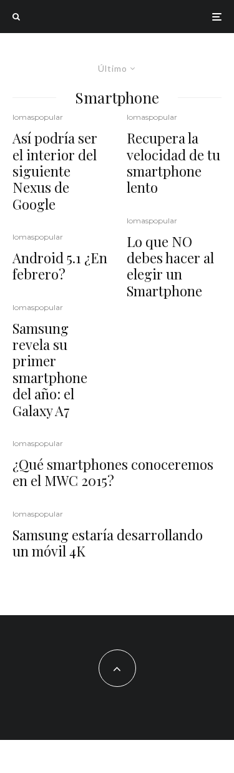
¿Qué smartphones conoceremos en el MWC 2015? (112, 472)
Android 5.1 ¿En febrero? (59, 266)
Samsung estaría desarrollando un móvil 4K (107, 543)
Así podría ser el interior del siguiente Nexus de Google (54, 171)
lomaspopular (37, 117)
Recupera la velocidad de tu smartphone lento (173, 163)
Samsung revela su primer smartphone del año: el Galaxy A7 (49, 369)
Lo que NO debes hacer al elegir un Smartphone (170, 266)
